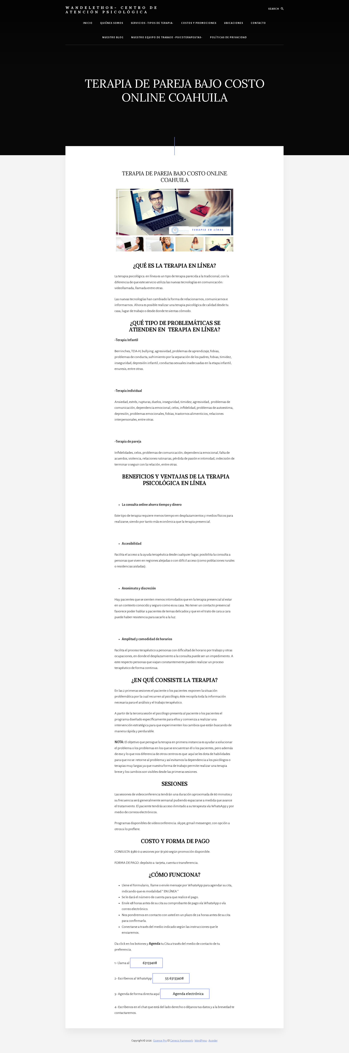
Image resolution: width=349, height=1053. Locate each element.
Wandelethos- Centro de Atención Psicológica (111, 9)
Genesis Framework (181, 1040)
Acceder (213, 1040)
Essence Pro (160, 1040)
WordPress (200, 1040)
